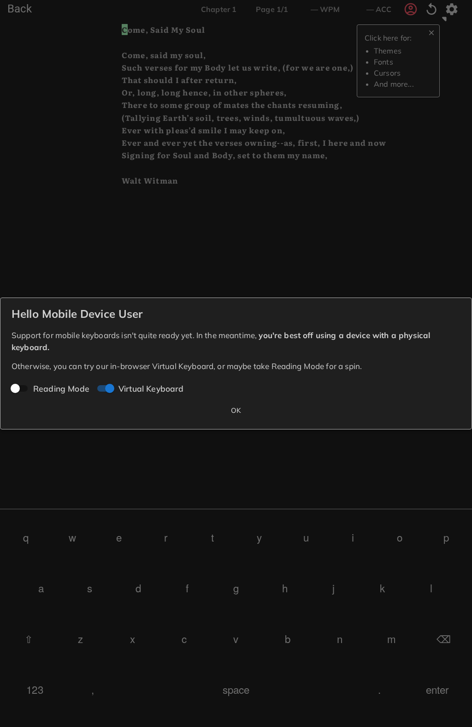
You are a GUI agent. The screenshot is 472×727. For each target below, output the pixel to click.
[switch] (109, 388)
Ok (236, 410)
